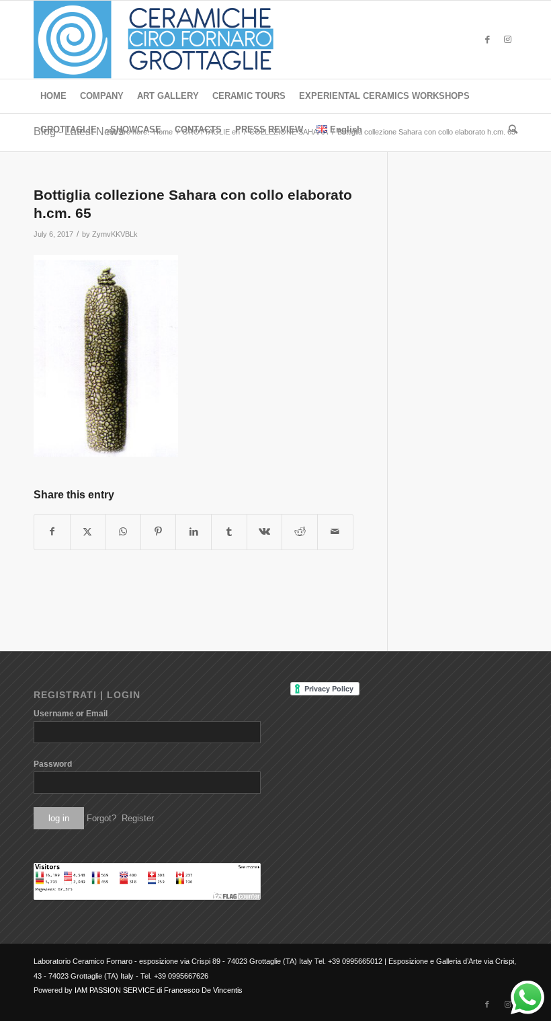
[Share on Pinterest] (158, 532)
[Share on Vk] (264, 532)
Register (138, 818)
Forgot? (101, 818)
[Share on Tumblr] (229, 532)
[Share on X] (88, 532)
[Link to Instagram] (507, 40)
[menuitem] (53, 96)
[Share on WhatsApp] (122, 532)
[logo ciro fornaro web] (170, 40)
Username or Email (71, 713)
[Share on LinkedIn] (193, 532)
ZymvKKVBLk (115, 234)
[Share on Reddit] (299, 532)
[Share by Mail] (335, 532)
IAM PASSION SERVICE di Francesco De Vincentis (159, 990)
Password (53, 764)
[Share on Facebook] (52, 532)
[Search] (509, 130)
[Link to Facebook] (487, 40)
